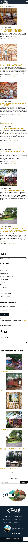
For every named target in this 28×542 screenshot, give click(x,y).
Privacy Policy (24, 320)
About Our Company (18, 518)
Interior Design (4, 273)
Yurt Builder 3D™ (17, 520)
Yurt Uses (3, 285)
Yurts (1, 290)
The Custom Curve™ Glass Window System (11, 410)
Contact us (6, 516)
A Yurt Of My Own (4, 391)
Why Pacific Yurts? (18, 516)
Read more (15, 36)
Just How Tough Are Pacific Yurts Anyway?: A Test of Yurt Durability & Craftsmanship (13, 230)
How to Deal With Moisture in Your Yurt (13, 104)
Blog (4, 520)
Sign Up (24, 482)
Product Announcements (6, 276)
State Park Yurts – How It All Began (9, 468)
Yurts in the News (5, 296)
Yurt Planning (3, 282)
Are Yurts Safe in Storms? (12, 128)
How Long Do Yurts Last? (11, 65)
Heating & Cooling (5, 271)
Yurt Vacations (4, 287)
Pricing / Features (7, 518)
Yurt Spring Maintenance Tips (13, 190)
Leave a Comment (12, 38)
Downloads (16, 522)
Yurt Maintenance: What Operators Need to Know (11, 30)
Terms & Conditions (17, 540)
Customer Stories (4, 268)
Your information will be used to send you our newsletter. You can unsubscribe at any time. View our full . (13, 319)
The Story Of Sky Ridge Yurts (7, 371)
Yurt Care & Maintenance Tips (13, 152)
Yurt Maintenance (5, 27)
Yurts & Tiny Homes (5, 293)
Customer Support (7, 522)
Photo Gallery (6, 519)
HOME (1, 6)
